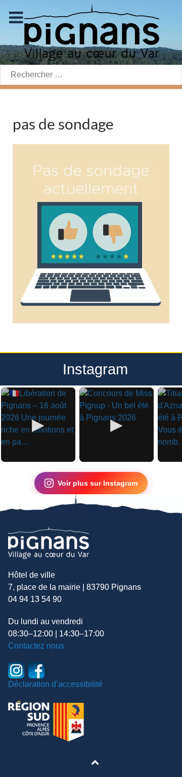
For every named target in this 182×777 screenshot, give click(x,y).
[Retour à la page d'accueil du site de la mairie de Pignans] (91, 31)
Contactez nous (36, 645)
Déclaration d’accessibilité (55, 684)
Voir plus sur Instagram (98, 483)
